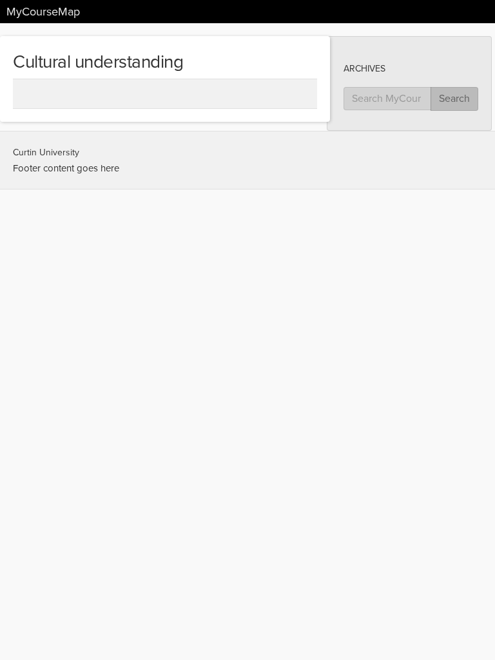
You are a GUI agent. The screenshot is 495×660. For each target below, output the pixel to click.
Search (454, 98)
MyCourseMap (43, 12)
